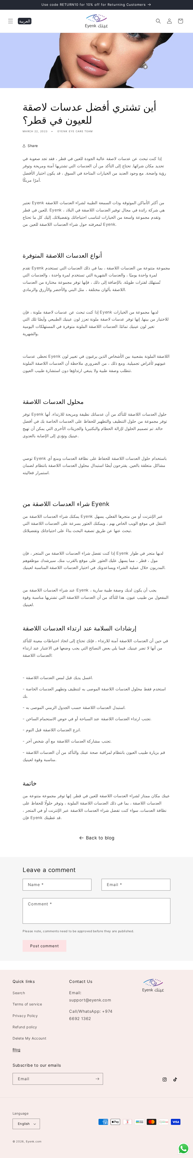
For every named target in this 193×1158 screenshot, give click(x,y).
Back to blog (100, 837)
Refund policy (25, 1027)
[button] (10, 21)
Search (19, 993)
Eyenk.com (34, 1141)
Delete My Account (29, 1038)
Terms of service (27, 1004)
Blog (16, 1049)
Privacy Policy (25, 1016)
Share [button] (33, 145)
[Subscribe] (97, 1079)
